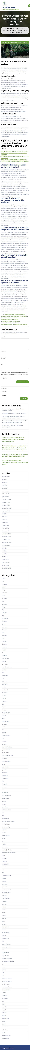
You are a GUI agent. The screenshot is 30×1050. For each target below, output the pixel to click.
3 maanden (5, 618)
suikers (4, 935)
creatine (4, 701)
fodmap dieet (6, 735)
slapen (4, 915)
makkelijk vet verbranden (9, 853)
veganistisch (5, 952)
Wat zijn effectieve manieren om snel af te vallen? (14, 151)
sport (3, 930)
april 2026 (5, 488)
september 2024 (6, 542)
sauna (3, 907)
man (3, 855)
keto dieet (5, 807)
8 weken (4, 644)
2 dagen (4, 598)
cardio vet (5, 690)
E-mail (3, 358)
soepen (4, 924)
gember (4, 741)
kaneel (4, 804)
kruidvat (4, 830)
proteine (4, 895)
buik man (4, 681)
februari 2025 (5, 528)
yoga (3, 1032)
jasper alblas (5, 798)
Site (2, 364)
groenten (4, 773)
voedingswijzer (6, 990)
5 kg (3, 633)
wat (3, 1001)
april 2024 (5, 557)
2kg (3, 610)
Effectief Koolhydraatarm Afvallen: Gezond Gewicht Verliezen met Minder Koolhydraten (13, 439)
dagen (4, 707)
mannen (4, 858)
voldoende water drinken (20, 324)
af (14, 28)
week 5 (4, 1015)
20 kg (3, 607)
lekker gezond (6, 835)
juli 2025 (4, 514)
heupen (4, 787)
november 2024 (6, 537)
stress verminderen (6, 324)
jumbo (4, 801)
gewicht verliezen (20, 314)
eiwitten (4, 724)
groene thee (5, 767)
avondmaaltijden (6, 667)
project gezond (6, 890)
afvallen (4, 655)
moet (3, 867)
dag (3, 704)
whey (3, 1024)
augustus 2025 (6, 511)
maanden (4, 847)
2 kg (3, 601)
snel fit (4, 918)
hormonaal (5, 793)
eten (3, 727)
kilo (20, 28)
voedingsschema (7, 987)
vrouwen (4, 995)
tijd (3, 941)
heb (3, 781)
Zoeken (4, 395)
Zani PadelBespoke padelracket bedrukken (14, 446)
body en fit (5, 675)
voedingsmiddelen (7, 981)
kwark (4, 833)
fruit (3, 738)
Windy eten (5, 460)
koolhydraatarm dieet (8, 821)
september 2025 (6, 508)
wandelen (5, 998)
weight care (5, 1018)
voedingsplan (5, 984)
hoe (17, 28)
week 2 (4, 1010)
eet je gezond (6, 713)
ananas (4, 661)
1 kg (3, 581)
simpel (4, 912)
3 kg (3, 615)
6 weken (4, 641)
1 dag (3, 578)
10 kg (3, 590)
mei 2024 (4, 554)
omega (4, 878)
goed (3, 764)
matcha (4, 861)
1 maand (4, 584)
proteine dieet (6, 898)
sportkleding (5, 932)
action (4, 650)
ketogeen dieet (6, 810)
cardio (4, 687)
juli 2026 (4, 479)
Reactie (3, 337)
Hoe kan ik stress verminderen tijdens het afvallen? (15, 161)
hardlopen (5, 775)
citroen (4, 695)
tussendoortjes (6, 944)
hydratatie (24, 316)
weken (4, 1021)
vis (3, 975)
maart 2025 (5, 525)
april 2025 (5, 522)
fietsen (4, 730)
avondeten (5, 664)
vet (3, 964)
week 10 (4, 1007)
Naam (3, 352)
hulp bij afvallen (6, 795)
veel (3, 950)
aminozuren (5, 658)
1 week (4, 587)
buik (3, 678)
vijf (3, 972)
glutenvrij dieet (6, 761)
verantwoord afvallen (8, 961)
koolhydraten (6, 824)
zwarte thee (5, 1038)
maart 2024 (5, 559)
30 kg (3, 624)
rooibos (4, 901)
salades (4, 904)
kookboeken (5, 818)
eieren (4, 715)
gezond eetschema (7, 750)
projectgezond (6, 892)
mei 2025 (4, 519)
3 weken (4, 621)
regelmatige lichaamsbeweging (10, 321)
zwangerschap (6, 1035)
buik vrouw (5, 684)
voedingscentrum (7, 978)
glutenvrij (4, 758)
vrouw (4, 992)
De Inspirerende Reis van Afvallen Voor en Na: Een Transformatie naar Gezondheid (14, 421)
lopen (3, 838)
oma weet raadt (6, 875)
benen (4, 670)
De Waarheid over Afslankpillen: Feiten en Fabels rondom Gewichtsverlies (13, 417)
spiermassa (5, 927)
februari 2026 (5, 494)
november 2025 (6, 502)
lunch (3, 841)
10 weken (4, 593)
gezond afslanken (7, 747)
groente (4, 770)
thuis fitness (5, 938)
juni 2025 (4, 517)
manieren (14, 318)
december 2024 (6, 534)
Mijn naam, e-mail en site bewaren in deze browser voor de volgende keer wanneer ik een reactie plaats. (15, 373)
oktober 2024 (6, 539)
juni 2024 (4, 551)
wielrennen (5, 1027)
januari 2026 (5, 497)
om (22, 28)
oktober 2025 (6, 505)
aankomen (5, 647)
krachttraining (6, 827)
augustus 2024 (6, 545)
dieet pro (4, 710)
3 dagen (4, 613)
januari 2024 (5, 565)
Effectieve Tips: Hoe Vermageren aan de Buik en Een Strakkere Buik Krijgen (15, 462)
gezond (4, 744)
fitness (4, 733)
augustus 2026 (6, 477)
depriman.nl (8, 7)
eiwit (3, 718)
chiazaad (4, 693)
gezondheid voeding (7, 755)
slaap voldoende (6, 323)
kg (2, 813)
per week (4, 884)
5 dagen (4, 630)
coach (4, 698)
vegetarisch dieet (7, 958)
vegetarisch (5, 955)
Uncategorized (6, 947)
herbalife (4, 784)
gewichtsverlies (5, 316)
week (3, 1004)
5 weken (4, 635)
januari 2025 (5, 531)
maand (4, 844)
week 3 (4, 1012)
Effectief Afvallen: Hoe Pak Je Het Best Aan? (14, 413)
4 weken (4, 627)
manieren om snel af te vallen (9, 319)
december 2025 (6, 499)
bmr (3, 673)
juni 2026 (4, 482)
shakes (4, 910)
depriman (5, 437)
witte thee (5, 1030)
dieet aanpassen (9, 314)
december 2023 (6, 568)
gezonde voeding (16, 316)
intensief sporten (6, 318)
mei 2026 (4, 485)
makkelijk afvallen (7, 850)
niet (3, 870)
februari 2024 (6, 562)
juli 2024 (4, 548)
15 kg (3, 595)
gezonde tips (5, 753)
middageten (5, 864)
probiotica (5, 887)
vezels (4, 970)
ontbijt (4, 881)
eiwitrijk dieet (5, 721)
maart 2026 (5, 491)
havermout (5, 778)
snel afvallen (15, 323)
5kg (3, 638)
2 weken (4, 604)
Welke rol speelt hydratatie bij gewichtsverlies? (14, 159)
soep (3, 921)
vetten (4, 967)
